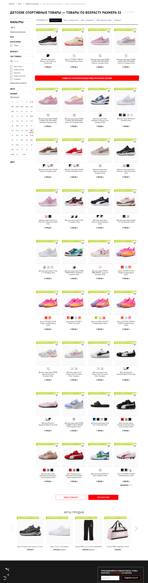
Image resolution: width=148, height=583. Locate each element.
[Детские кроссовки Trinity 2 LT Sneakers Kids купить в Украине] (48, 252)
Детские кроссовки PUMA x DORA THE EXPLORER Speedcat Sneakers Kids (48, 120)
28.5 (17, 126)
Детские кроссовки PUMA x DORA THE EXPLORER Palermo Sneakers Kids (100, 61)
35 (22, 135)
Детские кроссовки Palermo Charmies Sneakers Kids (100, 171)
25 (17, 121)
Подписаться (131, 578)
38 (26, 140)
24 (12, 121)
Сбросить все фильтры (18, 32)
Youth (24, 154)
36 (12, 140)
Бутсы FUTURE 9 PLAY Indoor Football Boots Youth (48, 323)
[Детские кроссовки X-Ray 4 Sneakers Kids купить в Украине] (74, 201)
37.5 (22, 140)
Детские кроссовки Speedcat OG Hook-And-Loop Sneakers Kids (126, 425)
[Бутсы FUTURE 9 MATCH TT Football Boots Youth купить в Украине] (74, 40)
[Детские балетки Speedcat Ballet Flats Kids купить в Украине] (126, 353)
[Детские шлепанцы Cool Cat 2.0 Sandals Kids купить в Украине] (100, 404)
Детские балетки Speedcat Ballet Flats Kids (126, 373)
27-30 (31, 102)
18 (31, 145)
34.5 (17, 135)
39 (12, 145)
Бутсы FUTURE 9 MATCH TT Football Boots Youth (74, 60)
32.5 (27, 130)
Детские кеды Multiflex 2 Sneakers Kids (126, 119)
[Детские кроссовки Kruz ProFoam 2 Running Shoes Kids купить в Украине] (126, 150)
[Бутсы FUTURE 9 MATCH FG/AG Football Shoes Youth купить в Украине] (126, 303)
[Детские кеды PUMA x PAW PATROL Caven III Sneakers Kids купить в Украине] (100, 252)
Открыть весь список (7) (18, 83)
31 (31, 126)
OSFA (12, 154)
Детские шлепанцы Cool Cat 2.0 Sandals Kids (100, 424)
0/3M (17, 107)
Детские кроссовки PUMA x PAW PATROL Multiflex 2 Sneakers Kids (74, 272)
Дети (20, 4)
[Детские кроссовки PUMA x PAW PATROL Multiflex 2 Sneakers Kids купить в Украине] (74, 252)
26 (22, 121)
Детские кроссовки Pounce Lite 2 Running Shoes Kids (48, 61)
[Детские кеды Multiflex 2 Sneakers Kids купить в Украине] (126, 100)
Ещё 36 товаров (71, 497)
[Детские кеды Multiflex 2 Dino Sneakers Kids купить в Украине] (100, 455)
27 (26, 121)
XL (17, 154)
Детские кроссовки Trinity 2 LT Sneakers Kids (48, 272)
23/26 (31, 116)
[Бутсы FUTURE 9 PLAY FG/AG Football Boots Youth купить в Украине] (126, 252)
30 (26, 126)
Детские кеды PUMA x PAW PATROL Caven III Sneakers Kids (100, 272)
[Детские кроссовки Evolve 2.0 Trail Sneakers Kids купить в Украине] (126, 201)
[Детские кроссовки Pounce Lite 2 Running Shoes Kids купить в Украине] (48, 40)
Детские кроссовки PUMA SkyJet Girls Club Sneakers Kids (48, 374)
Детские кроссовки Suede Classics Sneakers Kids (48, 170)
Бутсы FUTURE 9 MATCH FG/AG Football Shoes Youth (126, 323)
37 (17, 140)
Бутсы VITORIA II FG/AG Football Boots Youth (126, 474)
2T (17, 111)
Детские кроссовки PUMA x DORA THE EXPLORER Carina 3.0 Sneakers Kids (74, 120)
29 (22, 126)
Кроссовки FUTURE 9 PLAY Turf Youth (74, 322)
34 (12, 135)
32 (22, 130)
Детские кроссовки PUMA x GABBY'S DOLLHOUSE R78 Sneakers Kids (74, 425)
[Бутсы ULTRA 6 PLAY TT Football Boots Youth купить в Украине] (100, 303)
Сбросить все (14, 97)
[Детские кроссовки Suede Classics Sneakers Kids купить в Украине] (48, 150)
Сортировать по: (42, 20)
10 (26, 145)
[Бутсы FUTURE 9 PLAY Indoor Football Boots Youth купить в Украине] (48, 303)
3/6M (22, 107)
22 (22, 116)
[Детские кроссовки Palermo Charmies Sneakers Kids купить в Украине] (100, 150)
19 (31, 111)
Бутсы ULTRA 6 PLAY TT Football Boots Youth (100, 322)
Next (136, 529)
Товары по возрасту (32, 4)
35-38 (31, 135)
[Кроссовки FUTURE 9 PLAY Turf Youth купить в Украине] (74, 303)
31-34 (17, 130)
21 (17, 116)
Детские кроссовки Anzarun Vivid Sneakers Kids (100, 222)
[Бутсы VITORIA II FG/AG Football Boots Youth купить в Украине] (126, 455)
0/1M (12, 107)
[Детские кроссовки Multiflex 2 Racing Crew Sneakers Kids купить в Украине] (100, 100)
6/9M (26, 107)
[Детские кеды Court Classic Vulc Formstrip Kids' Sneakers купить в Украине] (74, 353)
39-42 (17, 145)
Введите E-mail (106, 578)
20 (12, 116)
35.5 (27, 135)
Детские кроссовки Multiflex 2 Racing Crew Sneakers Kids (100, 120)
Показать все (103, 497)
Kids (12, 149)
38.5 (31, 140)
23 (26, 116)
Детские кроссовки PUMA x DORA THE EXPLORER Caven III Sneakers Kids (126, 61)
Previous (12, 529)
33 (31, 130)
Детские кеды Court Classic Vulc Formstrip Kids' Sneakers (74, 374)
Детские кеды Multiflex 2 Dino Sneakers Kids (100, 474)
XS (17, 149)
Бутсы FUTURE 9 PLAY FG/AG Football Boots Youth (126, 272)
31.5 (12, 130)
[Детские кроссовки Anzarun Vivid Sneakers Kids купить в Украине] (100, 201)
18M (12, 111)
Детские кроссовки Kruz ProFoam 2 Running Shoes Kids (126, 171)
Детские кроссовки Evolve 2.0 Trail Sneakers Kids (126, 221)
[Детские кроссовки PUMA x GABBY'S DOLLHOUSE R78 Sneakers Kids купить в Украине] (74, 404)
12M (31, 107)
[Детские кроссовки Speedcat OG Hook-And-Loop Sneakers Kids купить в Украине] (126, 404)
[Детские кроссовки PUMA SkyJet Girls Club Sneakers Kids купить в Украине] (48, 353)
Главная (11, 4)
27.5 (31, 121)
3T (22, 111)
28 (12, 126)
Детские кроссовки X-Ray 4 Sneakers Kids (74, 221)
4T (26, 111)
